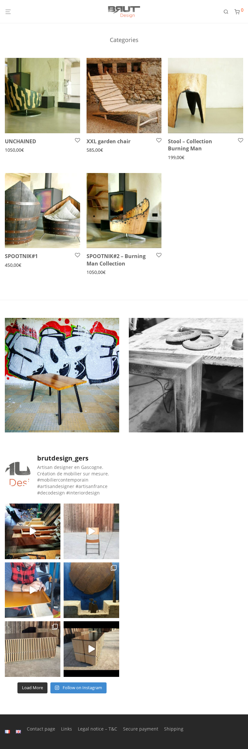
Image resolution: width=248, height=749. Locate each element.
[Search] (228, 12)
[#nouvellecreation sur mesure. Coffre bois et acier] (91, 649)
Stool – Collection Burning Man (190, 145)
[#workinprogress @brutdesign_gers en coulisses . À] (32, 590)
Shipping (173, 729)
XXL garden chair (108, 141)
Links (66, 729)
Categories (124, 40)
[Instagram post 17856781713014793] (32, 531)
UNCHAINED (20, 141)
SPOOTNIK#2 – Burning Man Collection (116, 260)
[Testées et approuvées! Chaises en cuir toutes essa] (91, 531)
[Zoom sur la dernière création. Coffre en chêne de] (32, 649)
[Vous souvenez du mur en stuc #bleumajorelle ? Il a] (91, 590)
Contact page (41, 729)
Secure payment (140, 729)
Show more (15, 150)
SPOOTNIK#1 (21, 256)
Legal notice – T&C (97, 729)
